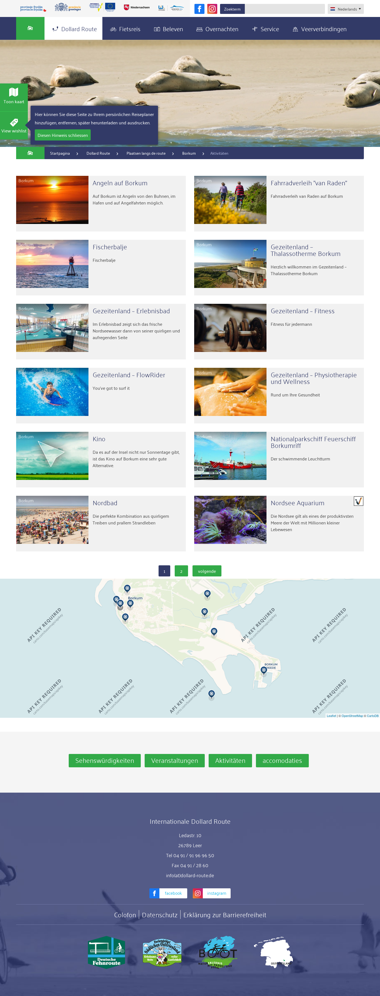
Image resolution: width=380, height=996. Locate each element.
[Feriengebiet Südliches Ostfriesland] (162, 952)
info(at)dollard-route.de (190, 875)
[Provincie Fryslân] (33, 8)
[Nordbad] (101, 523)
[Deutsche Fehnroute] (106, 952)
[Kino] (101, 459)
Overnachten (221, 28)
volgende (207, 571)
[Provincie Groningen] (68, 7)
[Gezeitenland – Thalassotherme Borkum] (279, 267)
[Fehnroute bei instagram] (212, 9)
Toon (14, 101)
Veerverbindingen (324, 28)
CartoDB (373, 715)
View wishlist (13, 130)
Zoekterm (232, 8)
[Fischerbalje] (101, 267)
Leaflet (331, 715)
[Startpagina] (30, 28)
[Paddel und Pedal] (218, 952)
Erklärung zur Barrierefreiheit (224, 914)
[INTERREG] (102, 7)
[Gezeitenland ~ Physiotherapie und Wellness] (279, 395)
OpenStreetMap (352, 715)
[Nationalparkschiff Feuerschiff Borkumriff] (279, 459)
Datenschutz (159, 914)
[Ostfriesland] (273, 952)
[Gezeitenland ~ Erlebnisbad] (101, 331)
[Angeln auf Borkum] (101, 203)
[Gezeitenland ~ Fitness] (279, 331)
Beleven (173, 28)
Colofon (125, 914)
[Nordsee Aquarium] (279, 523)
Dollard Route (79, 28)
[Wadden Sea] (171, 8)
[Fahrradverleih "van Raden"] (279, 203)
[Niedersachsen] (136, 7)
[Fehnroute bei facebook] (199, 9)
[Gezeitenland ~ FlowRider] (101, 395)
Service (270, 28)
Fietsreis (129, 28)
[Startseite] (30, 153)
